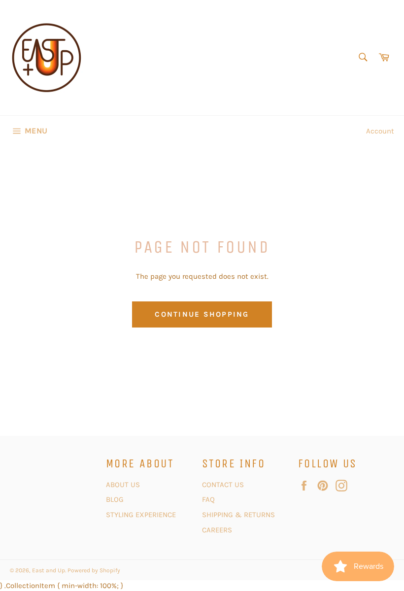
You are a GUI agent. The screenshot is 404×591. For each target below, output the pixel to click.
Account (380, 131)
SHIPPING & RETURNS (238, 514)
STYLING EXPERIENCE (141, 514)
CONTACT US (224, 484)
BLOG (116, 499)
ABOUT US (123, 484)
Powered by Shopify (93, 570)
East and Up (48, 570)
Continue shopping (202, 314)
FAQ (208, 499)
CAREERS (217, 529)
